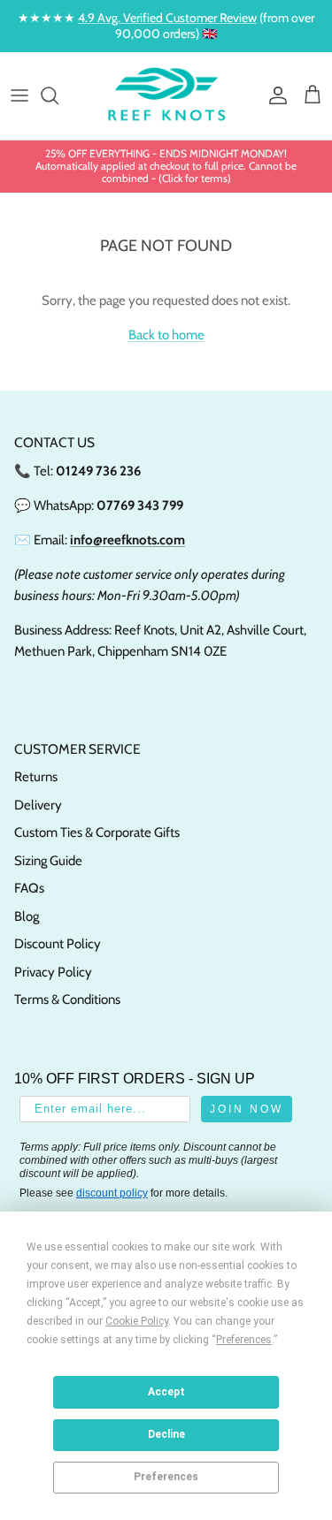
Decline (166, 1434)
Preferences (166, 1477)
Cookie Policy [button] (136, 1321)
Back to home (166, 335)
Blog (26, 916)
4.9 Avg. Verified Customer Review (167, 18)
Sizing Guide (48, 861)
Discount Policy (57, 944)
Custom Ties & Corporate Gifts (97, 832)
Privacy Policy (53, 972)
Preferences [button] (244, 1340)
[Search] (58, 95)
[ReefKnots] (166, 96)
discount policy (112, 1193)
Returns (36, 777)
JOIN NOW (246, 1109)
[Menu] (19, 95)
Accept (166, 1392)
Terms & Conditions (67, 999)
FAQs (29, 888)
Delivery (38, 805)
